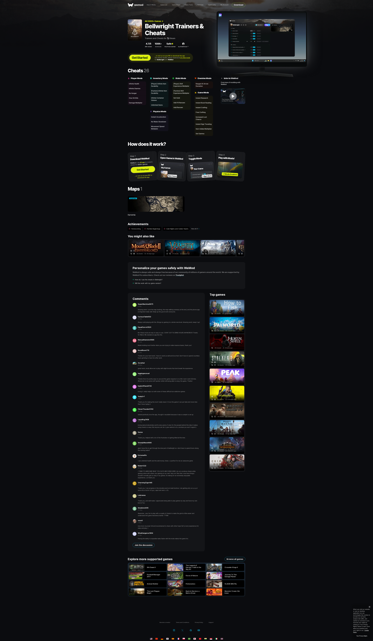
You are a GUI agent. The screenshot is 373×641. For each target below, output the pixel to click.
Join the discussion (144, 545)
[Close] (369, 607)
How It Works (151, 5)
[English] (151, 639)
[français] (178, 639)
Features (200, 5)
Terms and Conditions (182, 622)
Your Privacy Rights (361, 636)
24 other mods (185, 58)
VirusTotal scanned (169, 46)
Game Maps (176, 5)
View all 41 (194, 229)
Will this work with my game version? (148, 283)
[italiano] (216, 639)
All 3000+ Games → (154, 21)
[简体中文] (156, 639)
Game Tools (189, 5)
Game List (163, 5)
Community (212, 5)
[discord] (174, 630)
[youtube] (199, 630)
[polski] (184, 639)
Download (238, 5)
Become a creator (165, 622)
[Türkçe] (200, 639)
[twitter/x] (182, 630)
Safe (168, 43)
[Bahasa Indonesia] (211, 639)
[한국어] (167, 639)
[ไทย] (222, 639)
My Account (224, 5)
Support (211, 622)
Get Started (140, 58)
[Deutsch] (162, 639)
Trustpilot (180, 275)
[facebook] (191, 630)
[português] (189, 639)
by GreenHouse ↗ (183, 46)
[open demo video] (233, 96)
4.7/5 (148, 43)
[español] (173, 639)
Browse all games (235, 559)
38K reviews (148, 46)
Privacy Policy (199, 622)
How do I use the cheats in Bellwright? (149, 280)
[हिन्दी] (205, 639)
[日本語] (194, 639)
